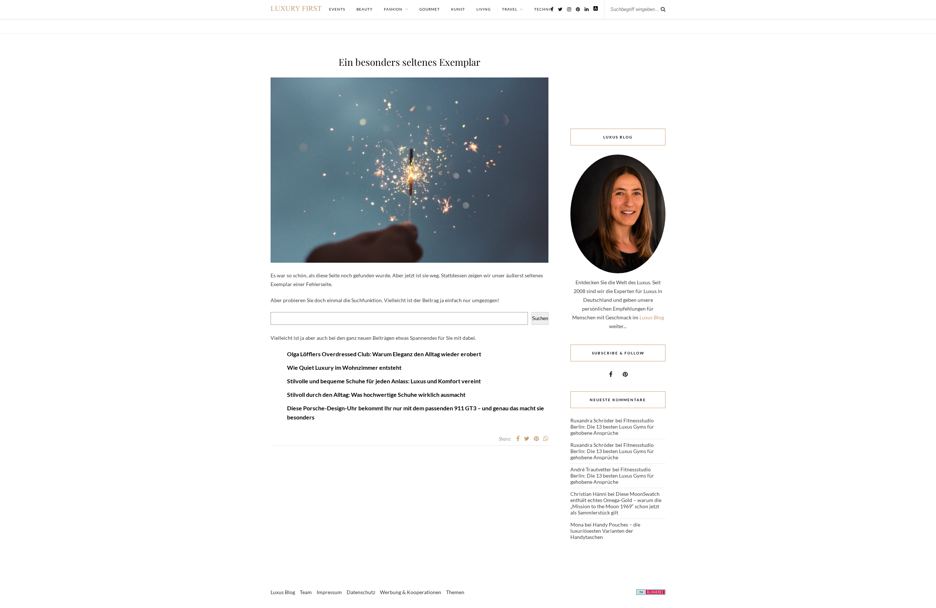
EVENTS (337, 9)
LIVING (483, 9)
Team (306, 592)
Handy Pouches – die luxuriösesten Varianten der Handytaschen (605, 530)
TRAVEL (509, 9)
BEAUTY (364, 9)
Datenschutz (361, 592)
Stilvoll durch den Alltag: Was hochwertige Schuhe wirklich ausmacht (376, 394)
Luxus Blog (651, 317)
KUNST (458, 9)
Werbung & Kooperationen (410, 592)
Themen (455, 592)
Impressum (329, 592)
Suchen (540, 318)
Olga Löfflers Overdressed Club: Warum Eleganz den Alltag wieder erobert (384, 353)
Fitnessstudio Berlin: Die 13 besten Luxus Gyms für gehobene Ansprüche (612, 426)
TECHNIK (543, 9)
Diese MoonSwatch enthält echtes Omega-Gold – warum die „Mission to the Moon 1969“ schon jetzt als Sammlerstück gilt (615, 503)
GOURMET (429, 9)
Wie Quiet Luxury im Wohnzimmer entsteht (344, 367)
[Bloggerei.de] (650, 593)
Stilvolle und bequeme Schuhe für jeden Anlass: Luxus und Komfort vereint (384, 380)
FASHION (393, 9)
